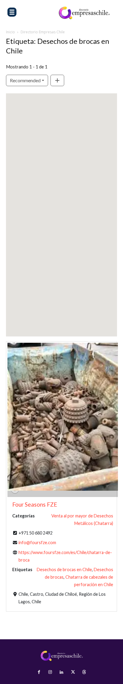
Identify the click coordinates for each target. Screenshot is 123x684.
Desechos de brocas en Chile (64, 569)
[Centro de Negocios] (84, 13)
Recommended (25, 80)
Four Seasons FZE (34, 504)
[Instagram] (50, 672)
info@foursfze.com (37, 542)
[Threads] (84, 672)
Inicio (10, 32)
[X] (73, 672)
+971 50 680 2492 (36, 532)
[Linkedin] (61, 672)
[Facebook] (39, 672)
